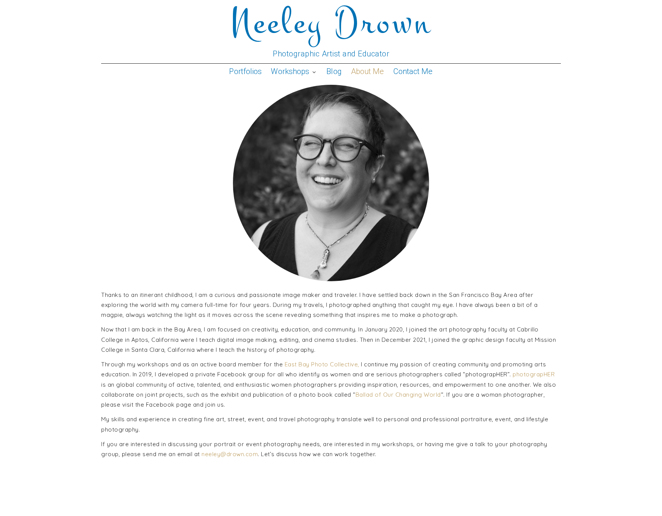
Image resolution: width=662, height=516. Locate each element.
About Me (367, 71)
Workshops (290, 71)
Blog (333, 71)
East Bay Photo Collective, (322, 364)
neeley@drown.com (230, 454)
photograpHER (534, 374)
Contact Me (413, 71)
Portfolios (245, 71)
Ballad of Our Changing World (398, 394)
